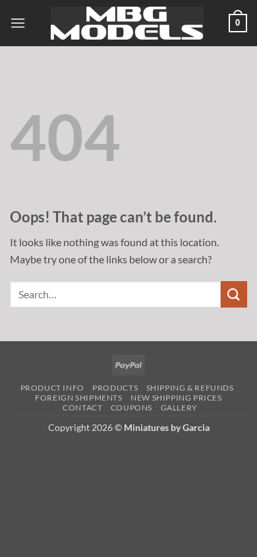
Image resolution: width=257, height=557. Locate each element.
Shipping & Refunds (190, 388)
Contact (82, 407)
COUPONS (131, 407)
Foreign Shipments (78, 398)
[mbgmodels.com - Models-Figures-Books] (127, 23)
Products (115, 388)
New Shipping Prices (176, 398)
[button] (18, 23)
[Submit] (234, 294)
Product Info (52, 388)
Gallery (179, 407)
